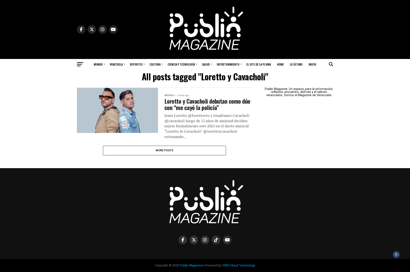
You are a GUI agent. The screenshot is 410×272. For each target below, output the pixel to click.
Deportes (136, 64)
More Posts (164, 150)
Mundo (98, 64)
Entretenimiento (228, 64)
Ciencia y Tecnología (181, 64)
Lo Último (296, 64)
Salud (206, 64)
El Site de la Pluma (258, 64)
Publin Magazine (191, 265)
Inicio (312, 64)
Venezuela (116, 64)
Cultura (155, 64)
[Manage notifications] (396, 254)
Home (280, 64)
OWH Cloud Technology (238, 265)
